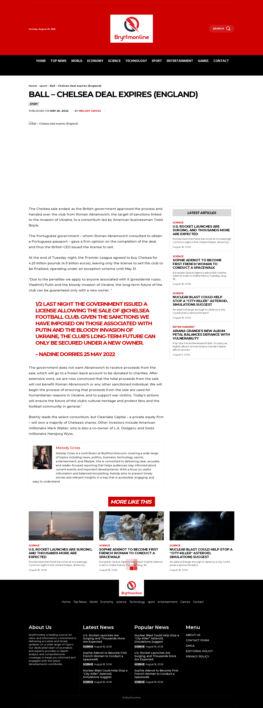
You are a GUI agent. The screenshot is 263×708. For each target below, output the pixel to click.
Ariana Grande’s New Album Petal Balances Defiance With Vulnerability (201, 334)
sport (43, 85)
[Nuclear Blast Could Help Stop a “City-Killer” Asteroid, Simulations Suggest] (202, 525)
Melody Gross (90, 110)
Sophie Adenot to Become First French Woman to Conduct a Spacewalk (197, 264)
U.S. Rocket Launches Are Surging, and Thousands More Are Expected (201, 230)
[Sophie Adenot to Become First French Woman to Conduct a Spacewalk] (131, 525)
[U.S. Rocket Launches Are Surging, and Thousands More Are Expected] (61, 525)
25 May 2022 (99, 354)
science (178, 222)
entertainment (184, 327)
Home (33, 85)
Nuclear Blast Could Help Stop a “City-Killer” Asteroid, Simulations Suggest (200, 300)
